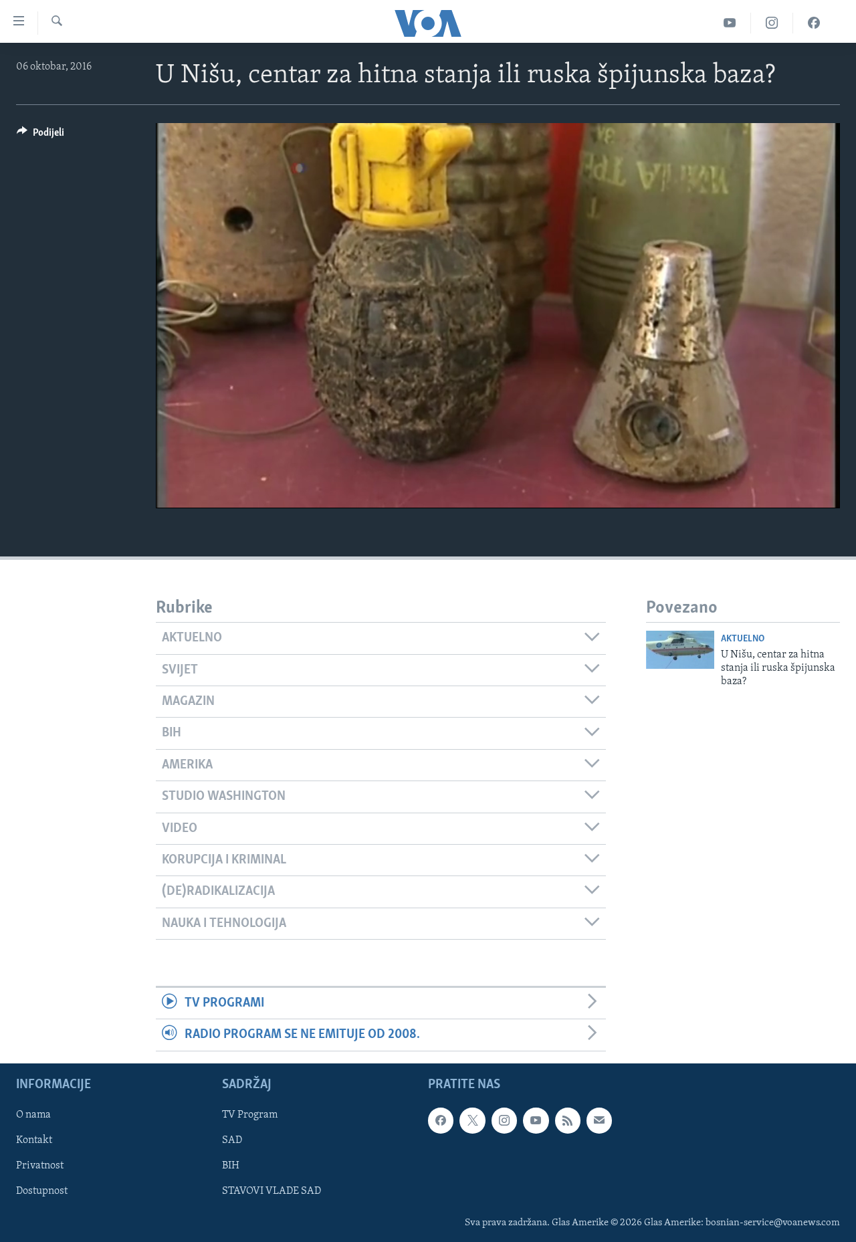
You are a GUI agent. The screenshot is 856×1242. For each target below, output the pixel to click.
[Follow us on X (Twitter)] (472, 1120)
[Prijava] (599, 1120)
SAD (232, 1140)
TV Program (250, 1115)
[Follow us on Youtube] (535, 1120)
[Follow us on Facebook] (440, 1120)
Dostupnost (42, 1191)
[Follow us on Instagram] (504, 1120)
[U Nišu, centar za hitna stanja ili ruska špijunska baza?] (680, 650)
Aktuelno (742, 639)
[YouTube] (730, 23)
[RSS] (567, 1120)
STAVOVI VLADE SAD (271, 1191)
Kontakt (34, 1140)
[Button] (40, 135)
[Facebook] (814, 23)
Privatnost (40, 1165)
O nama (33, 1115)
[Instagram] (772, 23)
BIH (230, 1165)
